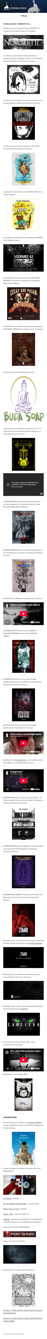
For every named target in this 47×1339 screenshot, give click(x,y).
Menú (25, 16)
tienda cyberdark (35, 943)
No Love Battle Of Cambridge (14, 1204)
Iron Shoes (7, 1198)
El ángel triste (20, 760)
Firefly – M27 (8, 1214)
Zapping (6, 1219)
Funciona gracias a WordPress (13, 1334)
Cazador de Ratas (34, 1123)
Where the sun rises (11, 1209)
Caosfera (23, 1009)
